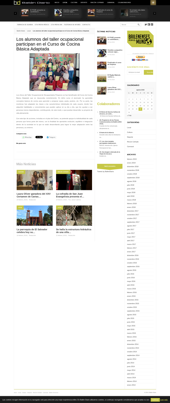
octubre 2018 (132, 174)
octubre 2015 (132, 307)
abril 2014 (130, 374)
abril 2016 (130, 285)
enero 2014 (131, 385)
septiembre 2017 (133, 222)
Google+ (152, 24)
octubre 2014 (132, 352)
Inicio (57, 3)
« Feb (129, 115)
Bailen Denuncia (53, 392)
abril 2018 (130, 196)
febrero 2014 (132, 381)
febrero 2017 (132, 248)
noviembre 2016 (133, 259)
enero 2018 (131, 207)
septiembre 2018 (133, 178)
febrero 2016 (132, 292)
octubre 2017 (132, 218)
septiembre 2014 (133, 355)
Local (65, 3)
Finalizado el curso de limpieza (114, 63)
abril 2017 (130, 240)
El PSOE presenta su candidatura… (114, 38)
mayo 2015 (131, 326)
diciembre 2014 (132, 344)
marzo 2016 (131, 289)
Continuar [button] (155, 400)
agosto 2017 (131, 226)
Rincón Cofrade (97, 3)
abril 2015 (130, 329)
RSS (153, 2)
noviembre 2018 (133, 170)
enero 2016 (131, 296)
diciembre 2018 (132, 166)
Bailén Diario (21, 31)
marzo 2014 (131, 377)
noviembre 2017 (133, 215)
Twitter (145, 24)
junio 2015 (131, 322)
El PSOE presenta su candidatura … (37, 11)
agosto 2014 (131, 359)
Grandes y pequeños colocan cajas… (70, 11)
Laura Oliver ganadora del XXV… (115, 88)
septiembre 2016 (133, 266)
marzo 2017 (131, 244)
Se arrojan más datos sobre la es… (137, 11)
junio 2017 (131, 233)
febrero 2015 (132, 337)
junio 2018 (131, 189)
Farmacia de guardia (25, 25)
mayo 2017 (131, 237)
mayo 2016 (131, 281)
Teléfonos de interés (72, 25)
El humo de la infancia (106, 132)
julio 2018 (130, 185)
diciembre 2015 (132, 300)
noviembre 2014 (133, 348)
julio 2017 (130, 229)
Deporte (84, 3)
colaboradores (124, 3)
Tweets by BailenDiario (105, 171)
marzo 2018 (131, 200)
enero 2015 (131, 340)
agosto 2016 (131, 270)
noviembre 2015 (133, 303)
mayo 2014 (131, 370)
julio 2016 (130, 274)
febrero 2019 (132, 159)
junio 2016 (131, 278)
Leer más (164, 400)
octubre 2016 (132, 263)
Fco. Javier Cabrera (74, 200)
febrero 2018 (132, 203)
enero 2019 (131, 163)
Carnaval (110, 3)
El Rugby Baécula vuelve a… (114, 76)
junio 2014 (131, 366)
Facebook (148, 24)
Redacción (32, 200)
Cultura (74, 3)
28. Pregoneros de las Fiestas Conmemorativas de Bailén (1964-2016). (110, 122)
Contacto (86, 25)
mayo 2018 (131, 192)
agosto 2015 (131, 315)
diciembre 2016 (132, 255)
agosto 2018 (131, 181)
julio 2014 (130, 363)
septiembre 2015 (133, 311)
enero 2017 (131, 252)
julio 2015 (130, 318)
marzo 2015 (131, 333)
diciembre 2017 (132, 211)
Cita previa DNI (56, 25)
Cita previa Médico (42, 25)
